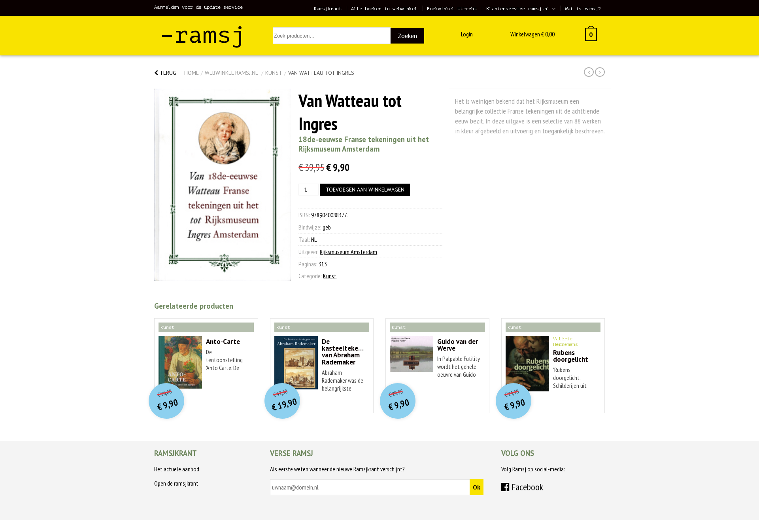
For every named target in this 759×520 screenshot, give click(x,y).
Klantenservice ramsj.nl (518, 8)
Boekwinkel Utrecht (452, 8)
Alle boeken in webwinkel (384, 8)
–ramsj (202, 35)
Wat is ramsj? (583, 8)
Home (191, 72)
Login (467, 34)
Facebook (526, 487)
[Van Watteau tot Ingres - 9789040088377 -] (222, 185)
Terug (167, 72)
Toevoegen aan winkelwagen (365, 189)
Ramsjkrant (328, 8)
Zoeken (407, 36)
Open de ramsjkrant (176, 483)
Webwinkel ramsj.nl (231, 72)
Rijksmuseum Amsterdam (348, 252)
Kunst (273, 72)
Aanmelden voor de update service (198, 7)
